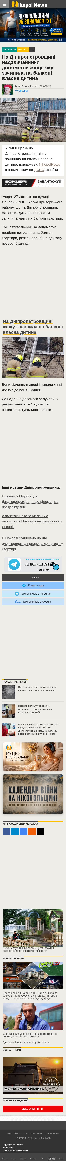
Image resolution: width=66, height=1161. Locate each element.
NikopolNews (49, 164)
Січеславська (9, 50)
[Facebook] (6, 831)
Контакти (21, 1138)
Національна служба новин (32, 1042)
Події (25, 49)
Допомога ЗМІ (52, 1134)
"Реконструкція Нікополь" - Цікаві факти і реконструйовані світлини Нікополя (28, 949)
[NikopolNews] (33, 565)
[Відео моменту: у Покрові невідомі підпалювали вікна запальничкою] (8, 692)
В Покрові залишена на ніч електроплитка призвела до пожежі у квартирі (32, 543)
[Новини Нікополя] (29, 4)
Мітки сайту (45, 1138)
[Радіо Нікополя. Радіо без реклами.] (33, 756)
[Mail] (40, 831)
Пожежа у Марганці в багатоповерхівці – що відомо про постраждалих (30, 501)
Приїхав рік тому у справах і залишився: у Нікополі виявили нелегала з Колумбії (35, 708)
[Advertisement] (33, 284)
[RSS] (32, 831)
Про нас (32, 1138)
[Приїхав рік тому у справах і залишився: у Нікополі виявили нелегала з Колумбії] (8, 711)
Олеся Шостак (30, 86)
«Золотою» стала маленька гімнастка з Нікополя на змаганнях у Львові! (32, 521)
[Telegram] (15, 831)
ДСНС (39, 170)
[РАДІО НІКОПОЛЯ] (33, 794)
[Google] (23, 831)
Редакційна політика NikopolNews (24, 1134)
